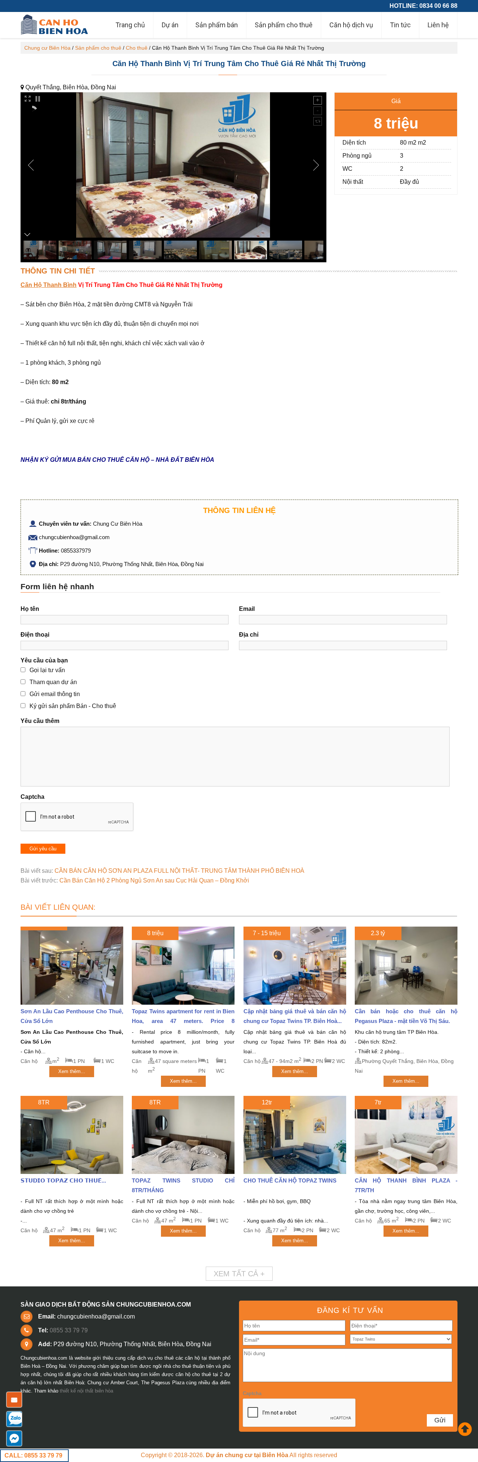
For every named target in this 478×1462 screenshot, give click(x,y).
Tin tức (400, 25)
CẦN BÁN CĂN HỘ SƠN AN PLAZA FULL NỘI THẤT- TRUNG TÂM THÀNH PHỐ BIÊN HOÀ (179, 871)
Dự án (170, 25)
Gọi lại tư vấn (47, 670)
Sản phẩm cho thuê (284, 25)
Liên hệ (438, 25)
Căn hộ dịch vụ (351, 25)
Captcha (32, 797)
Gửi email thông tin (55, 694)
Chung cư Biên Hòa (47, 48)
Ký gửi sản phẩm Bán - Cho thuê (73, 706)
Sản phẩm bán (216, 25)
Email (247, 609)
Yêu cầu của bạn (44, 660)
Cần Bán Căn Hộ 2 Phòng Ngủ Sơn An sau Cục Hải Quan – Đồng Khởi (154, 880)
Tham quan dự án (53, 682)
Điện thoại (35, 634)
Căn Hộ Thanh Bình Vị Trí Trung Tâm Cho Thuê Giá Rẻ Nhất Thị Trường (239, 63)
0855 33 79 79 (69, 1330)
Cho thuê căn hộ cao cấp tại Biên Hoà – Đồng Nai (55, 25)
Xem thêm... (71, 1071)
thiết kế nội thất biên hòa (86, 1391)
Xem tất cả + (239, 1274)
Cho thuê (137, 48)
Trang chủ (130, 25)
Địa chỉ (248, 634)
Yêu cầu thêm (40, 721)
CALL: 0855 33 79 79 (33, 1455)
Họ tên (30, 609)
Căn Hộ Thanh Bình (49, 285)
